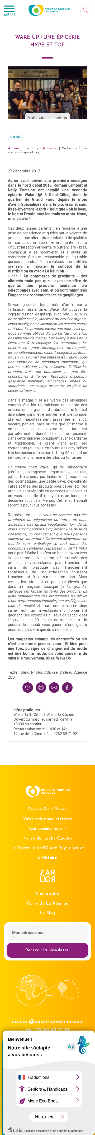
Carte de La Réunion (47, 903)
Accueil (14, 148)
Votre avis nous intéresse (47, 819)
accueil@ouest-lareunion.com (48, 1021)
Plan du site (47, 894)
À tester (49, 148)
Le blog (31, 148)
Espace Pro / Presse (47, 809)
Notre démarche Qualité (47, 838)
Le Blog (47, 913)
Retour (15, 137)
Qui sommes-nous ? (47, 829)
